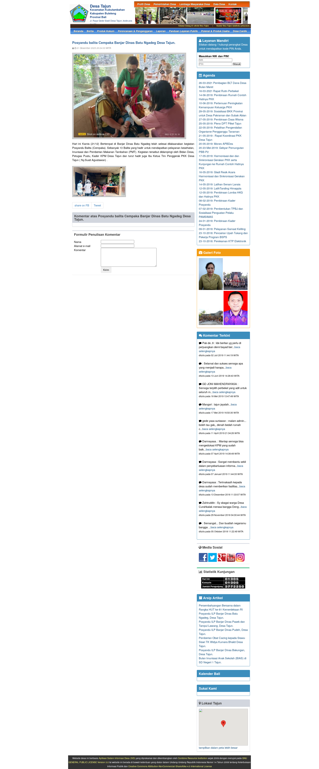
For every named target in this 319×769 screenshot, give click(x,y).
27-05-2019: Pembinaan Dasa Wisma (221, 119)
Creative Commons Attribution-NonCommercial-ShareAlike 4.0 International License (170, 766)
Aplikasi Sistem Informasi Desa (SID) (117, 758)
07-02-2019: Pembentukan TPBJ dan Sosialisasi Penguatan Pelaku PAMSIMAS (221, 213)
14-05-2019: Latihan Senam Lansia (219, 184)
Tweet (97, 205)
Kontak (233, 4)
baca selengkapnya (224, 392)
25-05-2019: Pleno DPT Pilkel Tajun (220, 123)
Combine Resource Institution (192, 758)
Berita (90, 31)
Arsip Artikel (212, 597)
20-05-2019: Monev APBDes (216, 144)
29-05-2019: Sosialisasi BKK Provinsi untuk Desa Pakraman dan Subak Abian (222, 113)
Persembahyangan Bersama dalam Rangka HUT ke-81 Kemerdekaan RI (221, 607)
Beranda (78, 31)
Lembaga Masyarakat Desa (194, 4)
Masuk (237, 64)
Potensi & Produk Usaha (215, 31)
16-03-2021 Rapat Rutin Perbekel (219, 91)
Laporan (161, 31)
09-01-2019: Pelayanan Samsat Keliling (222, 229)
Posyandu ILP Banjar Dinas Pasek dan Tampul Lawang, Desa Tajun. (222, 624)
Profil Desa (143, 4)
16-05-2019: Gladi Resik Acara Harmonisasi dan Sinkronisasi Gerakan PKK (222, 176)
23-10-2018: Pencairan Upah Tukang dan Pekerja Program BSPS (223, 235)
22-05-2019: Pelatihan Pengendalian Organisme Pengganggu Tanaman (220, 129)
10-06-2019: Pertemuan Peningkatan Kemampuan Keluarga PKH (221, 105)
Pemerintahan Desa (165, 4)
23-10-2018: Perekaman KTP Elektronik (222, 241)
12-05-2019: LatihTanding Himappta (220, 188)
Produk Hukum (105, 31)
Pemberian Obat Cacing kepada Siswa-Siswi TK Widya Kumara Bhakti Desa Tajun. (222, 642)
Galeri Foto (211, 252)
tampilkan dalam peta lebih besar (218, 747)
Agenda (208, 75)
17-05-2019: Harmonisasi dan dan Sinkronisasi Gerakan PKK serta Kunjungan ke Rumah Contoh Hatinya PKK (221, 162)
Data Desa (219, 4)
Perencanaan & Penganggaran (135, 31)
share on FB (82, 205)
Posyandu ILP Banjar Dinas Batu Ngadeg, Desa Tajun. (218, 615)
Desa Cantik (240, 31)
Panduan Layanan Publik (183, 31)
